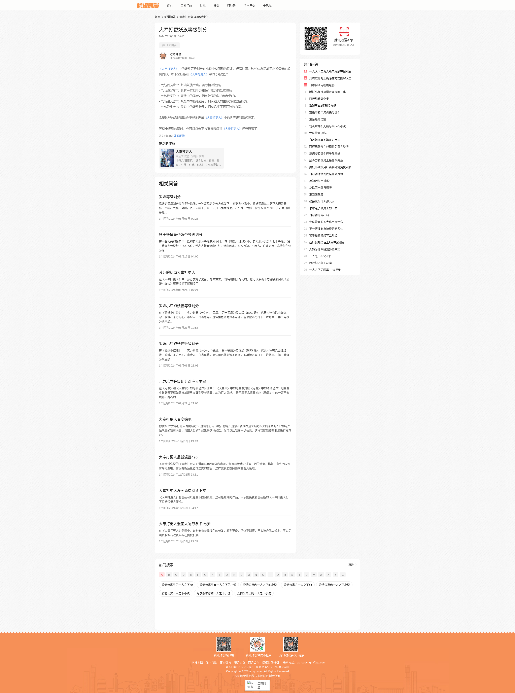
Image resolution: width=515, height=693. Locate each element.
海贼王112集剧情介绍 (322, 105)
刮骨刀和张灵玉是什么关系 (326, 160)
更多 (351, 564)
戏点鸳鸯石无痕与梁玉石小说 (327, 126)
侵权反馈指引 (270, 662)
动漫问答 (170, 17)
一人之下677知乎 (320, 256)
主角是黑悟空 (317, 119)
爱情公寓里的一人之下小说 (254, 593)
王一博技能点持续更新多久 (326, 228)
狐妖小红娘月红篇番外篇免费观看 (330, 167)
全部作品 (186, 5)
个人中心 (249, 5)
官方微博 (225, 662)
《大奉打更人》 (169, 68)
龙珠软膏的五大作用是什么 (326, 221)
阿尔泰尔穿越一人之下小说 (213, 593)
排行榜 (231, 5)
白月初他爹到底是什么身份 (326, 174)
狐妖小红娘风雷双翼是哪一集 (327, 92)
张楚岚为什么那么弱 (322, 201)
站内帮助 (211, 662)
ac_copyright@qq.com (311, 662)
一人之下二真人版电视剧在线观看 (330, 71)
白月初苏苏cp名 (319, 215)
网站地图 (197, 662)
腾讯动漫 (148, 5)
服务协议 (239, 662)
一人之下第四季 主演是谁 (325, 269)
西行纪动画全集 (319, 98)
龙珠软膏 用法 (318, 133)
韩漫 (216, 5)
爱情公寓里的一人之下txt (177, 584)
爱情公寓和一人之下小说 (334, 584)
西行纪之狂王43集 (320, 263)
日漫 (203, 5)
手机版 (267, 5)
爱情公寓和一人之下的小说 (260, 584)
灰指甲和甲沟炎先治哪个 (324, 112)
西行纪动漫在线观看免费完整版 (329, 146)
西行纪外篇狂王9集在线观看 (327, 242)
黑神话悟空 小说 (319, 180)
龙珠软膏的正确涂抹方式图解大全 (330, 78)
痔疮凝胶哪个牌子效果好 (324, 153)
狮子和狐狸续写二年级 (323, 235)
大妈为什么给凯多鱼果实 (324, 249)
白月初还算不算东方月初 (324, 139)
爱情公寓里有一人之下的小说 (218, 584)
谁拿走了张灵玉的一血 (323, 208)
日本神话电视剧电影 (322, 85)
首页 (170, 5)
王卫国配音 (316, 194)
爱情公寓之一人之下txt (298, 584)
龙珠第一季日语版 (320, 187)
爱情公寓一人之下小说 (176, 593)
